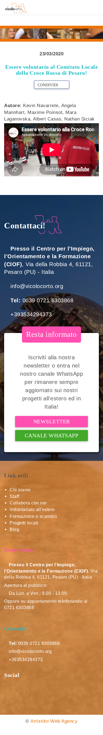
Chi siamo (20, 489)
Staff (14, 496)
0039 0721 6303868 (48, 300)
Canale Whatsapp (52, 435)
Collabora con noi (28, 503)
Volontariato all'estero (32, 509)
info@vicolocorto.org (36, 286)
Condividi (48, 85)
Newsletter (51, 421)
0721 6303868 (19, 607)
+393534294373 (31, 314)
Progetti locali (24, 523)
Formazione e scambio (33, 516)
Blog (14, 529)
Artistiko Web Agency (53, 721)
